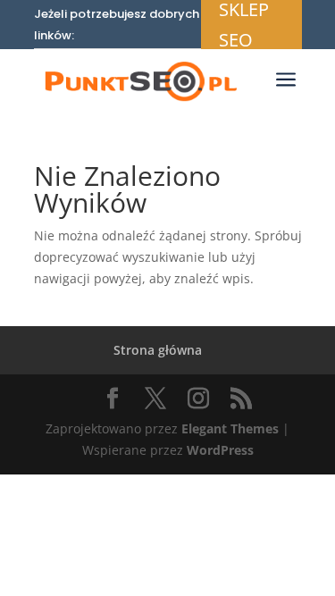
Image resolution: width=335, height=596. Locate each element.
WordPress (220, 449)
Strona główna (157, 349)
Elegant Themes (230, 428)
